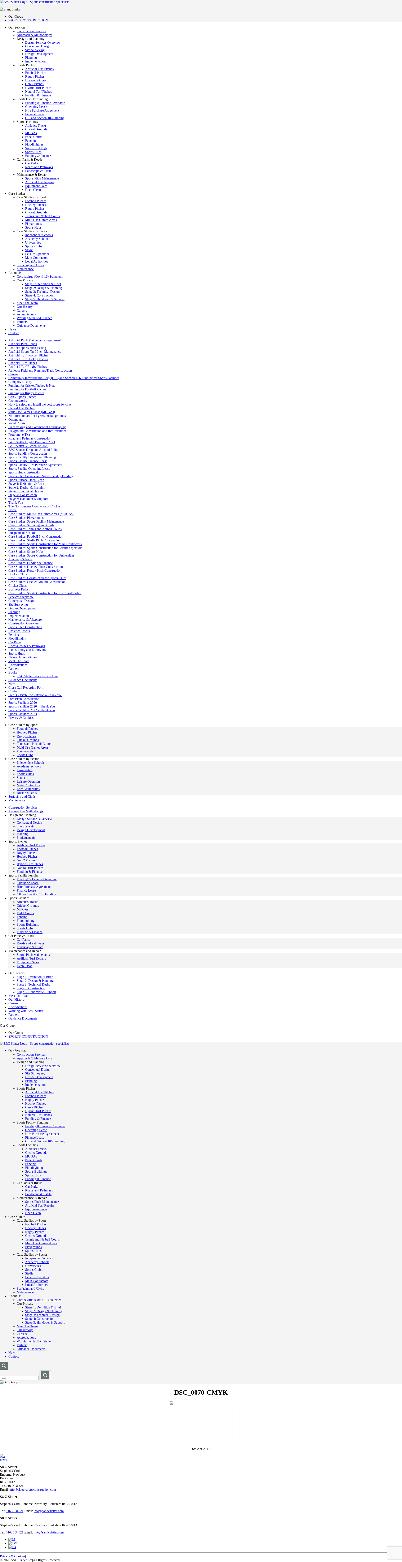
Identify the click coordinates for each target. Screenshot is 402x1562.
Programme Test (19, 434)
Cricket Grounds (36, 129)
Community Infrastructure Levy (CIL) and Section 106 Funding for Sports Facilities (63, 378)
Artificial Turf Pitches (39, 69)
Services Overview (21, 597)
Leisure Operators (37, 254)
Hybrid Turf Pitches (38, 88)
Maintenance (25, 269)
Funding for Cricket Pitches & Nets (31, 385)
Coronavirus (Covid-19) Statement (39, 276)
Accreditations (26, 314)
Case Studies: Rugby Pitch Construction (34, 570)
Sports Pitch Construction (25, 627)
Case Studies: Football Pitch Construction (35, 536)
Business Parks (18, 589)
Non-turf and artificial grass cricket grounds (37, 415)
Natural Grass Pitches (22, 657)
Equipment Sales (36, 186)
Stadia (29, 250)
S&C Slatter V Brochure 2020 (28, 446)
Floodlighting (34, 144)
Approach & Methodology (34, 35)
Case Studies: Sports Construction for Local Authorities (44, 593)
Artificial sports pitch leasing (27, 348)
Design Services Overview (43, 42)
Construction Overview (23, 623)
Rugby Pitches (34, 76)
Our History (25, 306)
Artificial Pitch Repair (22, 344)
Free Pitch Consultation (23, 699)
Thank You (15, 502)
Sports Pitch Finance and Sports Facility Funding (40, 476)
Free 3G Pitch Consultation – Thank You (35, 695)
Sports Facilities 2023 (22, 714)
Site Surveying (35, 50)
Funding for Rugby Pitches (26, 393)
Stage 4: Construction (39, 295)
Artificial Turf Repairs (39, 182)
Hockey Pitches (35, 80)
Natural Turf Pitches (38, 91)
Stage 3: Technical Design (42, 291)
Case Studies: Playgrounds (26, 517)
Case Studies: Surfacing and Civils (31, 525)
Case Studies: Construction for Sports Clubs (37, 578)
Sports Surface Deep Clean (26, 480)
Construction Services (31, 31)
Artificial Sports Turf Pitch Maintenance (34, 351)
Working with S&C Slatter (34, 318)
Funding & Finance (38, 95)
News (12, 329)
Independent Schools (39, 235)
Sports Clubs (33, 246)
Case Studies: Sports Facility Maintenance (36, 521)
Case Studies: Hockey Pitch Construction (35, 566)
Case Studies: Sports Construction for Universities (41, 555)
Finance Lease (34, 114)
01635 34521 (14, 1511)
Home (12, 510)
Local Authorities (36, 261)
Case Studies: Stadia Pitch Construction (34, 540)
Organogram (16, 419)
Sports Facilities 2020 (22, 702)
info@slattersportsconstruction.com (32, 1489)
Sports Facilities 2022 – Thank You (31, 710)
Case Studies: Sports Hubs (25, 551)
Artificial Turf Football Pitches (28, 355)
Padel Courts (33, 137)
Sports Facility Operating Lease (29, 468)
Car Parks (31, 163)
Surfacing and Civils (30, 265)
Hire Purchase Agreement (42, 110)
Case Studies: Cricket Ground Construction (37, 582)
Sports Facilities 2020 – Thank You (31, 706)
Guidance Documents (31, 325)
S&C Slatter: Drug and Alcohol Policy (33, 449)
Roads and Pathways (39, 167)
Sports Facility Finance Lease (27, 461)
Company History (20, 382)
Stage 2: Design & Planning (43, 288)
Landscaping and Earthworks (27, 650)
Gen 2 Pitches (34, 84)
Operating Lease (36, 106)
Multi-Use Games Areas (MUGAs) (31, 412)
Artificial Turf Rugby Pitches (27, 366)
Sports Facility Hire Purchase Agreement (35, 465)
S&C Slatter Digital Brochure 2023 (31, 442)
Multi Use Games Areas (41, 220)
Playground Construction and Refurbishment (37, 431)
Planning (31, 57)
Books (12, 672)
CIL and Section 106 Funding (44, 118)
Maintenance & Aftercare (25, 619)
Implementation (35, 61)
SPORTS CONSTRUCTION (28, 20)
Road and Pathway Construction (29, 438)
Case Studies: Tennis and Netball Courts (35, 529)
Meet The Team (27, 303)
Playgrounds (33, 223)
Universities (33, 242)
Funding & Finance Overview (45, 103)
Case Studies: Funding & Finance (30, 563)
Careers (22, 310)
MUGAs (31, 133)
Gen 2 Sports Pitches (22, 397)
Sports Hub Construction (24, 472)
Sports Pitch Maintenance (42, 178)
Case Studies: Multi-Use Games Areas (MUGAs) (40, 514)
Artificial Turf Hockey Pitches (28, 359)
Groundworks (17, 400)
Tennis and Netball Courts (42, 216)
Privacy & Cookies (21, 717)
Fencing (30, 140)
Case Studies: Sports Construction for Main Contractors (45, 544)
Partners (22, 322)
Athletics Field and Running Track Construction (40, 370)
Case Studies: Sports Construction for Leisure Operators (45, 548)
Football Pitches (35, 72)
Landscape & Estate (38, 171)
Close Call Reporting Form (26, 687)
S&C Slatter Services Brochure (37, 676)
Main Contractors (36, 257)
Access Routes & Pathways (26, 646)
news (3, 1460)
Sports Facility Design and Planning (32, 457)
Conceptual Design (37, 46)
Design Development (39, 54)
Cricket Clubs (17, 585)
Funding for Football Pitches (27, 389)
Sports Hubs (33, 152)
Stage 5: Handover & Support (44, 299)
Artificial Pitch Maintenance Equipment (34, 340)
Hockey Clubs (17, 574)
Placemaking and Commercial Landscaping (37, 427)
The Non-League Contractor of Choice (34, 506)
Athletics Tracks (35, 125)
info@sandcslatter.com (49, 1511)
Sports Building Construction (27, 453)
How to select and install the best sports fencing (39, 404)
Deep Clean (33, 189)
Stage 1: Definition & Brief (43, 284)
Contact (13, 333)
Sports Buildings (36, 148)
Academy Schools (37, 239)
